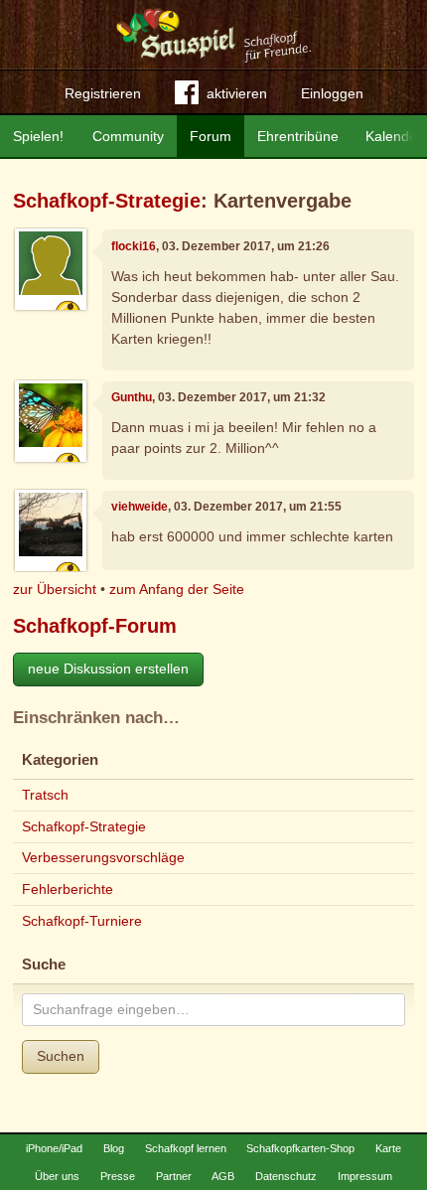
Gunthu (131, 397)
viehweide (139, 507)
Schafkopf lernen (185, 1148)
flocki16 (133, 246)
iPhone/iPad (54, 1148)
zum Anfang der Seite (176, 589)
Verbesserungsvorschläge (103, 857)
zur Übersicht (54, 589)
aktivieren (237, 93)
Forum (210, 136)
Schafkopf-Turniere (82, 921)
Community (128, 136)
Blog (113, 1148)
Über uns (57, 1176)
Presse (117, 1176)
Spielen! (38, 136)
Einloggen (332, 93)
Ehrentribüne (298, 136)
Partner (174, 1176)
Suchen (60, 1056)
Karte (388, 1148)
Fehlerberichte (67, 889)
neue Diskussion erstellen (108, 668)
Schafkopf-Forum (95, 626)
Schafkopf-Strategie (107, 201)
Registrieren (103, 93)
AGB (223, 1176)
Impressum (365, 1176)
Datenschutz (286, 1176)
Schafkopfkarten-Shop (300, 1148)
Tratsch (45, 795)
